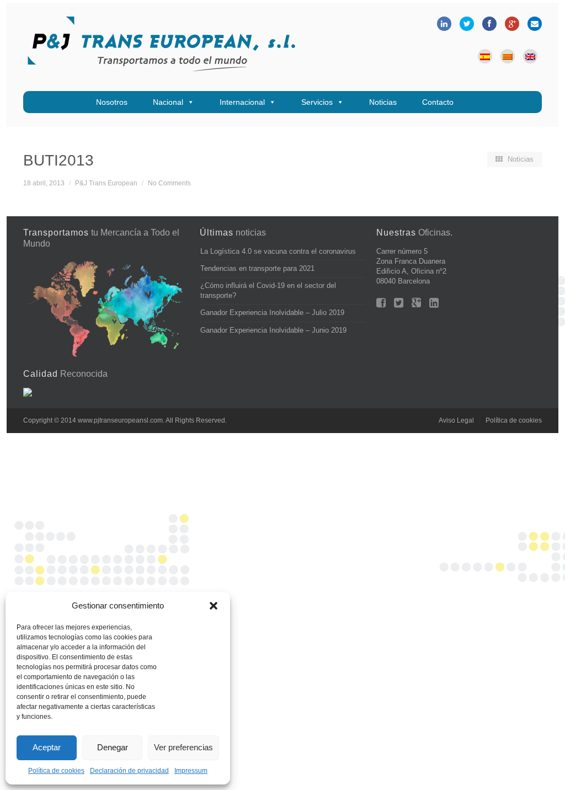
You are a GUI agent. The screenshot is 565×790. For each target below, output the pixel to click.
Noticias (383, 102)
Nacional (168, 102)
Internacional (242, 102)
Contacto (438, 102)
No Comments (169, 182)
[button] (213, 605)
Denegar (112, 747)
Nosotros (111, 102)
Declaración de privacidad (129, 771)
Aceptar (47, 747)
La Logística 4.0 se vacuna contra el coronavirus (278, 251)
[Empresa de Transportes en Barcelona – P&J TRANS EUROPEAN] (161, 47)
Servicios (317, 102)
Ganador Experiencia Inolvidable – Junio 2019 (273, 330)
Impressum (190, 771)
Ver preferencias (183, 747)
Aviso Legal (456, 420)
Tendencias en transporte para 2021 (257, 268)
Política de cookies (56, 771)
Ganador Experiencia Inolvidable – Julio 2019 (272, 312)
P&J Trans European (106, 182)
